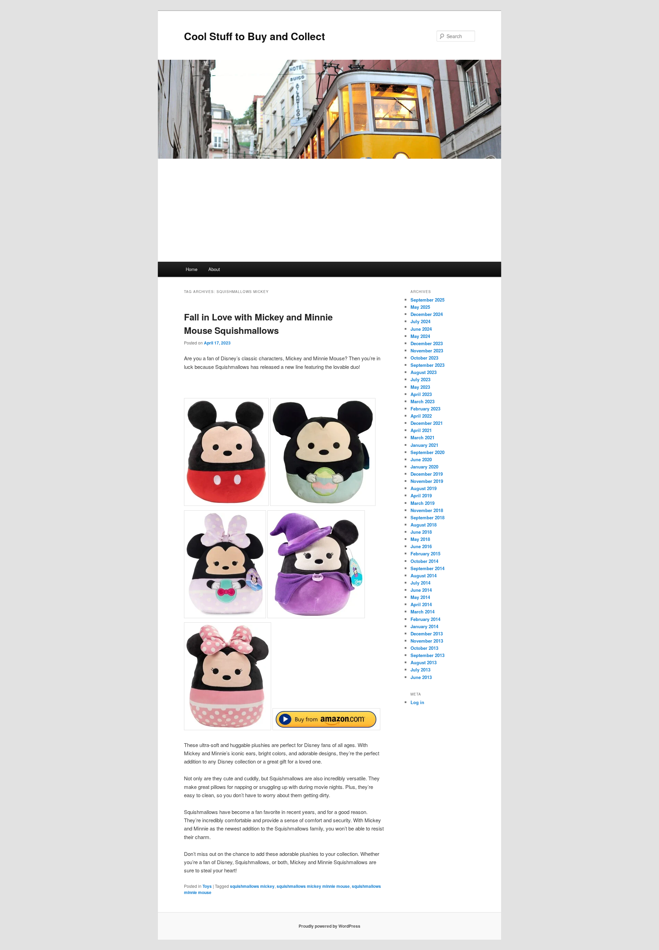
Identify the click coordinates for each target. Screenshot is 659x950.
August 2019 (424, 488)
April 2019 (421, 495)
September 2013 (427, 655)
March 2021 (423, 437)
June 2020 (421, 459)
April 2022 (421, 415)
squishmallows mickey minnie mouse (313, 886)
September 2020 (427, 452)
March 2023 (423, 401)
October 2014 (424, 561)
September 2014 (427, 568)
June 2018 (421, 532)
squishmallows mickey (252, 886)
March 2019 (423, 503)
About (214, 269)
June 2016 (421, 546)
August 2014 (424, 575)
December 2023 (427, 343)
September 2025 (427, 299)
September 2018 (427, 517)
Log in (417, 702)
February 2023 (425, 408)
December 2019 (427, 474)
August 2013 (424, 662)
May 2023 (420, 387)
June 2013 (421, 677)
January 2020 (424, 466)
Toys (207, 886)
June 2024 (421, 329)
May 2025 (420, 307)
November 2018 (427, 510)
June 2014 (421, 590)
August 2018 (424, 524)
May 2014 (420, 597)
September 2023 (427, 365)
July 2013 (420, 669)
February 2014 (425, 619)
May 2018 (420, 539)
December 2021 (427, 423)
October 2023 (424, 357)
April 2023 (421, 394)
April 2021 (421, 430)
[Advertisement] (329, 210)
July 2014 (420, 582)
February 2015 (425, 553)
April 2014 (421, 604)
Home (191, 269)
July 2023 (420, 379)
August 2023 (424, 372)
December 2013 (427, 633)
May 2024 (420, 336)
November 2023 (427, 350)
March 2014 (423, 611)
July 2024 (420, 321)
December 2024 (427, 314)
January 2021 (424, 445)
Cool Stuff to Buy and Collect (254, 36)
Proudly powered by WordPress (329, 926)
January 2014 (424, 626)
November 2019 (427, 481)
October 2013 (424, 648)
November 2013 (427, 640)
